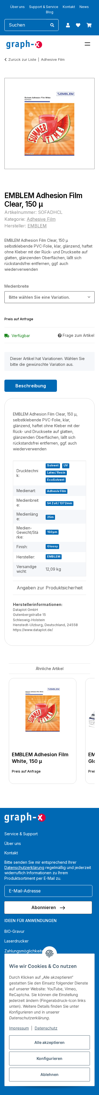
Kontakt (69, 7)
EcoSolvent (55, 480)
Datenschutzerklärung (24, 867)
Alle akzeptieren (49, 1042)
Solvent (53, 465)
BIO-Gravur (14, 931)
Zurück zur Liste (22, 59)
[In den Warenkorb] (8, 75)
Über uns (17, 7)
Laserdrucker (16, 941)
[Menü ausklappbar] (87, 41)
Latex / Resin (56, 472)
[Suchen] (52, 25)
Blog (49, 12)
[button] (68, 25)
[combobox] (49, 297)
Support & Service (43, 7)
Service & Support (21, 833)
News (84, 7)
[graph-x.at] (24, 44)
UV (66, 465)
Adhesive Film (41, 219)
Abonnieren (44, 907)
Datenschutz (46, 1028)
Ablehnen (49, 1074)
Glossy (52, 546)
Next (81, 732)
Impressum (19, 1028)
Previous (18, 732)
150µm (52, 532)
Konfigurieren (49, 1058)
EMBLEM (53, 556)
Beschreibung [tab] (30, 385)
